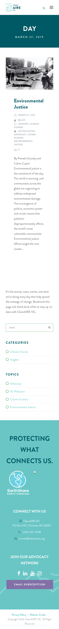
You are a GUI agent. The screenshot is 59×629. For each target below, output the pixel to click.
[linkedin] (25, 573)
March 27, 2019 (26, 115)
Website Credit (38, 615)
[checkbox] (29, 352)
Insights (23, 123)
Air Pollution (26, 131)
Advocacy (20, 134)
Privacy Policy (19, 615)
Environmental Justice (29, 103)
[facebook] (18, 573)
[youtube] (32, 573)
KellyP (21, 120)
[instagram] (40, 573)
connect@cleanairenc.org (32, 538)
